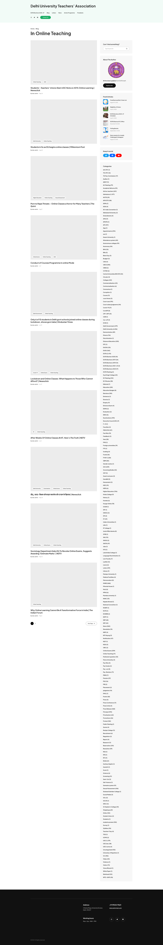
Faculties (106, 427)
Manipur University (108, 574)
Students (106, 819)
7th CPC (105, 173)
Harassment (106, 482)
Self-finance (107, 782)
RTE (104, 755)
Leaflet (105, 562)
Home (32, 28)
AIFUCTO (106, 200)
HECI (104, 485)
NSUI (104, 644)
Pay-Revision (107, 672)
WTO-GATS (106, 877)
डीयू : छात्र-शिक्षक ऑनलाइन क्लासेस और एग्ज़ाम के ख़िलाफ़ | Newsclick (56, 494)
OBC (104, 647)
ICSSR (105, 506)
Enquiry (105, 402)
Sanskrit (105, 767)
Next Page (90, 623)
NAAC (105, 598)
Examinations (47, 488)
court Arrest (106, 298)
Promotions (106, 718)
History (105, 497)
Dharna (105, 335)
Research (106, 742)
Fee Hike (105, 433)
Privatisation (107, 715)
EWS (104, 415)
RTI (104, 758)
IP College (106, 528)
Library (105, 571)
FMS (104, 442)
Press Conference (108, 702)
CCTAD (105, 271)
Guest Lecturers (108, 476)
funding (105, 451)
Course (105, 295)
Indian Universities (108, 522)
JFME (104, 534)
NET (104, 623)
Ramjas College (108, 730)
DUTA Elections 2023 (109, 369)
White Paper (107, 871)
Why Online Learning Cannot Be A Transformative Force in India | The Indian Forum (62, 611)
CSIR (104, 317)
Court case (106, 301)
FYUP (104, 457)
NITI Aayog (106, 635)
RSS (104, 751)
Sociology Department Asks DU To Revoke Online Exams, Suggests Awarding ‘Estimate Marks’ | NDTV (61, 552)
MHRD (105, 583)
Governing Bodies (108, 470)
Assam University (108, 237)
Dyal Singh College (109, 375)
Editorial (105, 384)
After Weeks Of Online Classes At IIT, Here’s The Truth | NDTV (58, 438)
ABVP (105, 182)
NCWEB (105, 614)
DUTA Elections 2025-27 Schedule (117, 115)
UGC (45, 82)
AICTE (105, 197)
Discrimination (107, 338)
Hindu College (107, 494)
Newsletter (106, 629)
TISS (104, 834)
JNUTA (105, 543)
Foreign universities (109, 445)
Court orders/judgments (110, 304)
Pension (105, 678)
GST (104, 473)
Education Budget (108, 390)
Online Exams (36, 257)
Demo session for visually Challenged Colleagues (117, 136)
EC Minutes (106, 381)
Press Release (107, 709)
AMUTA (105, 222)
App (104, 228)
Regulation (106, 736)
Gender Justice (107, 464)
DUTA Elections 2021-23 (110, 366)
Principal (105, 712)
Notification (106, 638)
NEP (104, 620)
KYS (104, 549)
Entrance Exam (107, 405)
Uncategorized (107, 850)
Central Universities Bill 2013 (111, 274)
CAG (104, 261)
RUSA (105, 761)
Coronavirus (107, 289)
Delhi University (37, 141)
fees (104, 439)
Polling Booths (114, 128)
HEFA (104, 488)
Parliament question (109, 657)
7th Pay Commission (109, 176)
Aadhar (105, 179)
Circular (105, 277)
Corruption (106, 292)
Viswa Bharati (107, 868)
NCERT (105, 608)
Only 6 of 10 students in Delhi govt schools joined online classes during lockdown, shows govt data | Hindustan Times (63, 320)
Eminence (106, 396)
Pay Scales (106, 666)
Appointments (107, 231)
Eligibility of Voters (115, 107)
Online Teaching (37, 82)
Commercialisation (109, 283)
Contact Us (45, 17)
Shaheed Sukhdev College (111, 791)
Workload (106, 874)
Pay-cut (105, 669)
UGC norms (106, 846)
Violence (105, 862)
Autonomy (106, 246)
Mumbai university (108, 595)
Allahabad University (109, 212)
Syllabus (105, 828)
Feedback (106, 436)
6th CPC (105, 170)
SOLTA (105, 800)
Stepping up (107, 810)
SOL (104, 797)
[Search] (127, 48)
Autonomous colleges (110, 243)
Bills (104, 252)
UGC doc (106, 843)
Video (105, 859)
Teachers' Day (107, 831)
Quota (105, 727)
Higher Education (37, 197)
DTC (104, 344)
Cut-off (105, 320)
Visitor (105, 865)
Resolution (106, 748)
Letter (105, 568)
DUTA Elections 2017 (109, 359)
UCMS (105, 837)
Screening (106, 776)
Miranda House (107, 586)
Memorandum (107, 580)
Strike (105, 813)
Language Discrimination (110, 555)
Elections (106, 393)
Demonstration (107, 332)
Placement (106, 687)
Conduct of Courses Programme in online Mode (52, 263)
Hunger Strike (107, 503)
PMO (104, 693)
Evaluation (106, 412)
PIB (104, 684)
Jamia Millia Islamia (109, 531)
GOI (104, 467)
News (105, 626)
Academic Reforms (109, 188)
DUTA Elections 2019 (109, 363)
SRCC (105, 804)
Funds (105, 454)
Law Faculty (107, 559)
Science (105, 773)
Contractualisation (109, 286)
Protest (105, 721)
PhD (104, 681)
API (104, 225)
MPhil (104, 592)
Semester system (108, 785)
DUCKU (105, 347)
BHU (104, 249)
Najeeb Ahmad (107, 601)
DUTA (104, 353)
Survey (105, 825)
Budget (105, 258)
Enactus (105, 399)
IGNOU (105, 513)
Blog (37, 28)
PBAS (105, 675)
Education (106, 387)
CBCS (105, 265)
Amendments (107, 216)
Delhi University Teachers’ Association (63, 6)
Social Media (107, 794)
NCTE (104, 611)
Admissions (106, 194)
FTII (104, 448)
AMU (104, 219)
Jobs (104, 546)
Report (105, 739)
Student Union (107, 816)
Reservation (106, 745)
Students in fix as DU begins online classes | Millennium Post (58, 147)
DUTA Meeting (107, 372)
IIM (104, 516)
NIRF (104, 632)
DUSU (105, 350)
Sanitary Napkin (108, 764)
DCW (104, 323)
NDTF (104, 617)
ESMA (105, 408)
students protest (108, 822)
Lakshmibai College (109, 552)
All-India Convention (109, 209)
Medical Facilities (108, 577)
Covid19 (105, 310)
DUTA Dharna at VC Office (117, 121)
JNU (104, 537)
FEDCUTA (106, 430)
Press (104, 699)
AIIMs (105, 203)
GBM (104, 461)
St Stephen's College (109, 807)
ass (104, 234)
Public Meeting (107, 724)
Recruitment (107, 733)
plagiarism (106, 690)
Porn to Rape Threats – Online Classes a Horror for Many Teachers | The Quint (62, 204)
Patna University (108, 660)
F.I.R (104, 424)
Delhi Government (37, 313)
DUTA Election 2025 (109, 356)
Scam (105, 770)
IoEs (104, 525)
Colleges (105, 280)
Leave (105, 565)
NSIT (104, 641)
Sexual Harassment (60, 197)
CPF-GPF (106, 314)
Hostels (105, 500)
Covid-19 (35, 372)
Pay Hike (105, 663)
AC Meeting (106, 185)
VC (104, 856)
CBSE (105, 268)
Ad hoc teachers (108, 191)
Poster (105, 696)
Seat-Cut (106, 779)
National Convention (109, 604)
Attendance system (109, 240)
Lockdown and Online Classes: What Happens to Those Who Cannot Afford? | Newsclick (62, 379)
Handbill (105, 479)
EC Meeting (106, 378)
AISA (104, 206)
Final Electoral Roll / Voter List (118, 100)
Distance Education (109, 341)
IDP (104, 510)
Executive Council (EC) (110, 421)
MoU (104, 589)
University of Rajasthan (110, 853)
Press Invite (106, 706)
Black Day (106, 255)
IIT (33, 431)
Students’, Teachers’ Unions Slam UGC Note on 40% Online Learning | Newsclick (62, 89)
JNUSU (105, 540)
